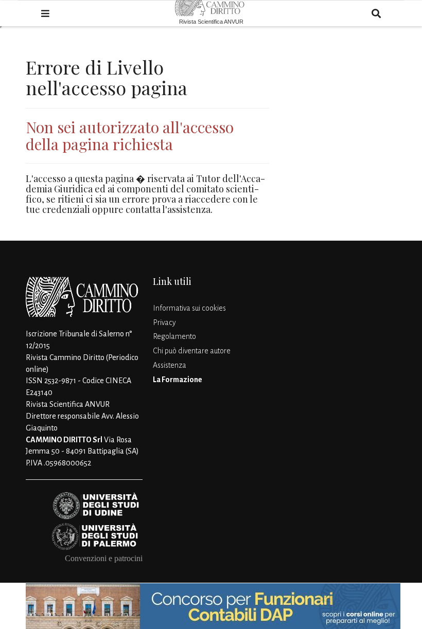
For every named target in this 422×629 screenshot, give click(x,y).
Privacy (164, 322)
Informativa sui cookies (189, 308)
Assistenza (169, 365)
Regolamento (174, 336)
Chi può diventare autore (192, 351)
